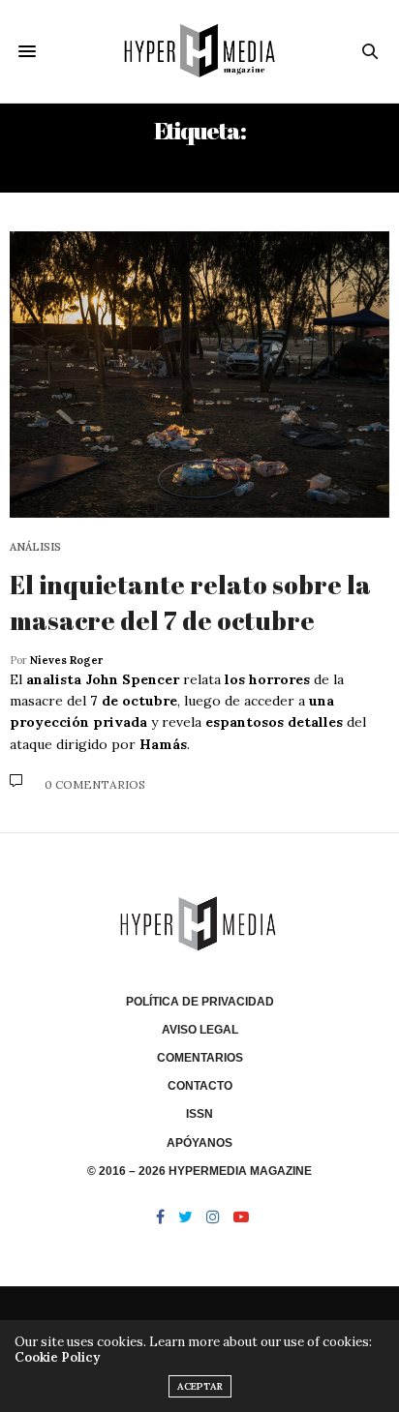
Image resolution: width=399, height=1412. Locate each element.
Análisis (35, 547)
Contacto (200, 1086)
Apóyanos (199, 1143)
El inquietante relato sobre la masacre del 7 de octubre (190, 602)
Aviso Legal (200, 1029)
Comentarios (200, 1058)
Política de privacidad (200, 1001)
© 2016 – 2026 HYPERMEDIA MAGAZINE (199, 1171)
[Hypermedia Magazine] (199, 51)
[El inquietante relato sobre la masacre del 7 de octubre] (199, 375)
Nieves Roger (66, 660)
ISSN (199, 1114)
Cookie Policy (57, 1357)
